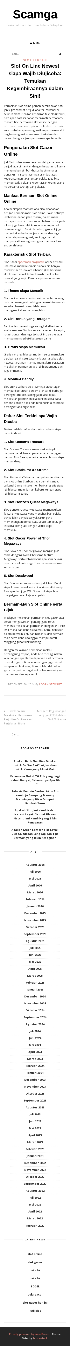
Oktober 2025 (35, 927)
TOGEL (35, 1286)
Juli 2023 (35, 1114)
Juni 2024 (35, 1038)
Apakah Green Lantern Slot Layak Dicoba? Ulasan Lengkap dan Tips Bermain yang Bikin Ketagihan (35, 834)
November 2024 (35, 1003)
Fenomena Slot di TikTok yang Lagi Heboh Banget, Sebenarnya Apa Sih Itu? (35, 780)
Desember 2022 (35, 1163)
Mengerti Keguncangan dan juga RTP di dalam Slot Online (51, 715)
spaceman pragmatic (31, 262)
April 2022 (35, 1211)
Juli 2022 (35, 1197)
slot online (35, 1254)
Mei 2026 (35, 878)
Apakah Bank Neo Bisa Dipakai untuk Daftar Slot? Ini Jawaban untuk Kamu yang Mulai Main (35, 765)
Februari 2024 (35, 1066)
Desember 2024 (35, 996)
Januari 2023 (35, 1156)
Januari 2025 (35, 989)
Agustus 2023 (35, 1107)
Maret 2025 (35, 975)
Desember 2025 (35, 913)
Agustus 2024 (35, 1024)
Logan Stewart (50, 684)
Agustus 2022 (35, 1190)
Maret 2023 (35, 1142)
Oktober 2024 (35, 1010)
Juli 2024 (35, 1031)
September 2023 (35, 1100)
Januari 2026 (35, 906)
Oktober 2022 (35, 1177)
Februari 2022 (35, 1226)
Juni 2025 (35, 955)
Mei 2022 (35, 1204)
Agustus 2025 (35, 941)
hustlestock (40, 1338)
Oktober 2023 (35, 1093)
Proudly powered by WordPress (29, 1334)
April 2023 (35, 1135)
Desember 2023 (35, 1079)
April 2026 (35, 885)
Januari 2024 (35, 1073)
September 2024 (35, 1017)
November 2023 (35, 1086)
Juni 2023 (35, 1121)
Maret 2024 (35, 1059)
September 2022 (35, 1184)
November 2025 (35, 920)
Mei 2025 (35, 962)
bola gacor (35, 1294)
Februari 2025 (35, 982)
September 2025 (35, 934)
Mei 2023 (35, 1128)
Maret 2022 (35, 1218)
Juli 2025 (35, 948)
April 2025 (35, 968)
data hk (35, 1270)
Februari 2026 (35, 899)
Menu (36, 43)
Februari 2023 (35, 1149)
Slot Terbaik (35, 60)
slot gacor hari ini (35, 1302)
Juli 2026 (35, 871)
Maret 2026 (35, 892)
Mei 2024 (35, 1045)
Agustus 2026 (35, 864)
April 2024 (35, 1052)
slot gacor (35, 1262)
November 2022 (35, 1170)
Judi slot (35, 1310)
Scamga (35, 14)
